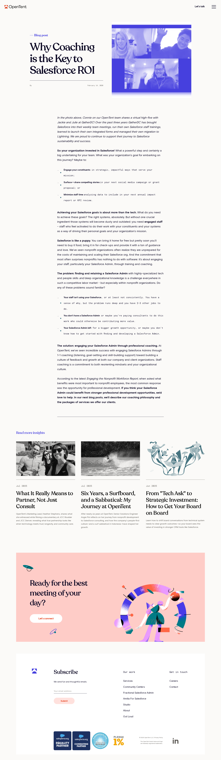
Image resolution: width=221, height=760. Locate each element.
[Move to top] (207, 752)
